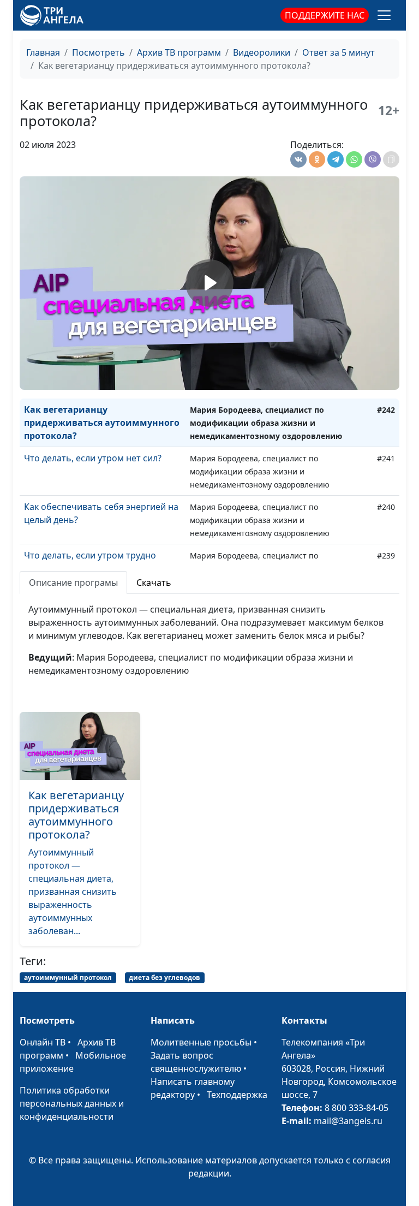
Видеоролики (261, 52)
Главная (43, 52)
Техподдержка (237, 1095)
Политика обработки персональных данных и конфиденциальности (72, 1103)
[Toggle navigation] (384, 15)
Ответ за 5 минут (338, 52)
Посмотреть (98, 52)
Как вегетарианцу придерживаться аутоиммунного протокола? (101, 422)
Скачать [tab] (153, 583)
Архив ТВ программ (179, 52)
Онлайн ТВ (42, 1042)
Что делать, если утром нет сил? (92, 458)
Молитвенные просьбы (201, 1042)
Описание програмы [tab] (73, 583)
